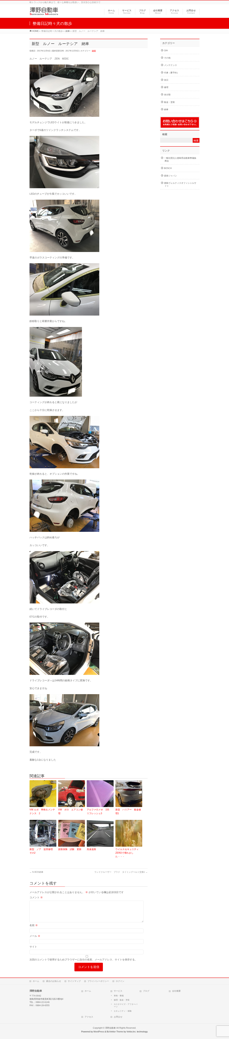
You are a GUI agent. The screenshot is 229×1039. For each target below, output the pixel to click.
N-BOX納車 (36, 872)
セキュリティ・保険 (122, 1011)
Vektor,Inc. (131, 1031)
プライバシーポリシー (98, 981)
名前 (34, 925)
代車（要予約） (171, 72)
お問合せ (118, 1017)
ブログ (146, 991)
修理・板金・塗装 (122, 1000)
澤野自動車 (110, 1028)
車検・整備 (119, 996)
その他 (167, 58)
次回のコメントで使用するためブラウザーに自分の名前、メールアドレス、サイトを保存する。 (83, 959)
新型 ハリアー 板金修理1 (128, 811)
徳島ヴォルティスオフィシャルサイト (180, 184)
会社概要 (176, 991)
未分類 (167, 94)
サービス (118, 991)
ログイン (120, 981)
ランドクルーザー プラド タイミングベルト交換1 (121, 872)
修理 (166, 87)
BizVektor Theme (115, 1031)
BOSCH (168, 168)
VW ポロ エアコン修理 (70, 811)
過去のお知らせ (53, 981)
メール (35, 936)
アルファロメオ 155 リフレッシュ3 (99, 811)
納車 (94, 51)
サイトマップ (74, 981)
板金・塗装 (169, 102)
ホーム (36, 981)
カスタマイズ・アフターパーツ (125, 1005)
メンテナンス (170, 65)
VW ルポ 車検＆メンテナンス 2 (42, 811)
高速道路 (92, 849)
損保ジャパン (170, 175)
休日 (166, 80)
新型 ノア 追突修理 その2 (42, 851)
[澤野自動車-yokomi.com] (44, 13)
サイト (33, 946)
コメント (36, 897)
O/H (166, 50)
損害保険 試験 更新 (69, 849)
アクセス (89, 1017)
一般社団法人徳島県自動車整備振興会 (180, 159)
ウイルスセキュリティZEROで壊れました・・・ (127, 853)
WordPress (98, 1031)
